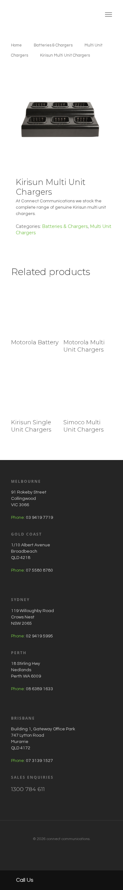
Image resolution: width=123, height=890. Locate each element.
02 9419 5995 (39, 636)
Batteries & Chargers (53, 45)
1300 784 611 (28, 789)
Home (16, 45)
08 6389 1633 (39, 689)
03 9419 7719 (39, 517)
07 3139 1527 (39, 760)
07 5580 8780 (39, 570)
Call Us (24, 880)
